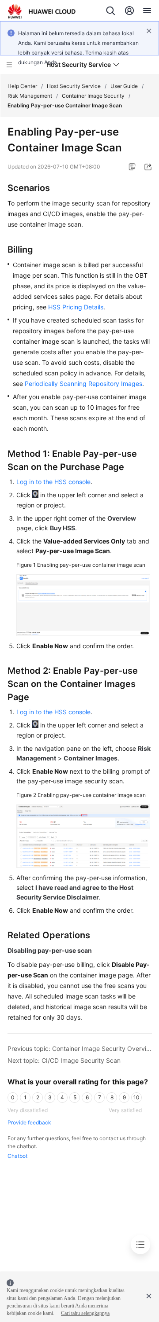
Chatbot (17, 1156)
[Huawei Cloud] (42, 11)
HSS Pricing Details (75, 307)
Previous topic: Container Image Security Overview (80, 1048)
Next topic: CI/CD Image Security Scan (64, 1060)
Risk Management (30, 95)
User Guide (124, 86)
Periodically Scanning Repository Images (83, 383)
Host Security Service (74, 86)
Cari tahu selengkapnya (85, 1313)
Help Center (22, 86)
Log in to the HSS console (53, 481)
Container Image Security (93, 95)
